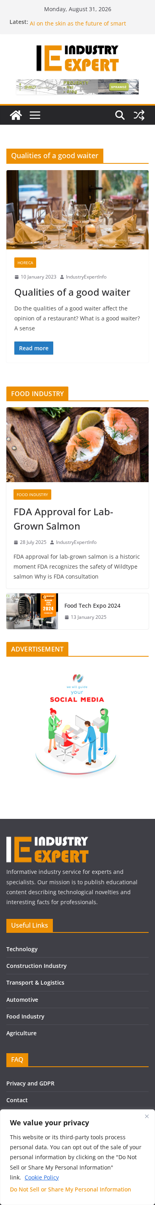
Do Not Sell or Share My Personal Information (70, 1189)
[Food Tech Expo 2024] (32, 611)
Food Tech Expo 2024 (92, 605)
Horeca (25, 262)
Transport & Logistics (35, 982)
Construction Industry (36, 965)
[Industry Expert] (15, 115)
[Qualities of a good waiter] (77, 209)
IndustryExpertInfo (86, 276)
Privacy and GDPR (30, 1083)
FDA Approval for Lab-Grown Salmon (63, 518)
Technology (22, 949)
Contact (17, 1100)
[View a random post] (139, 115)
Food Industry (25, 1016)
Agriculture (21, 1033)
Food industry (32, 494)
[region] (77, 1157)
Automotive (22, 999)
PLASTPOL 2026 (50, 20)
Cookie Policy (42, 1177)
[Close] (146, 1116)
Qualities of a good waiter (72, 291)
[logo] (47, 840)
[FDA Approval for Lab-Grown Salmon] (77, 444)
